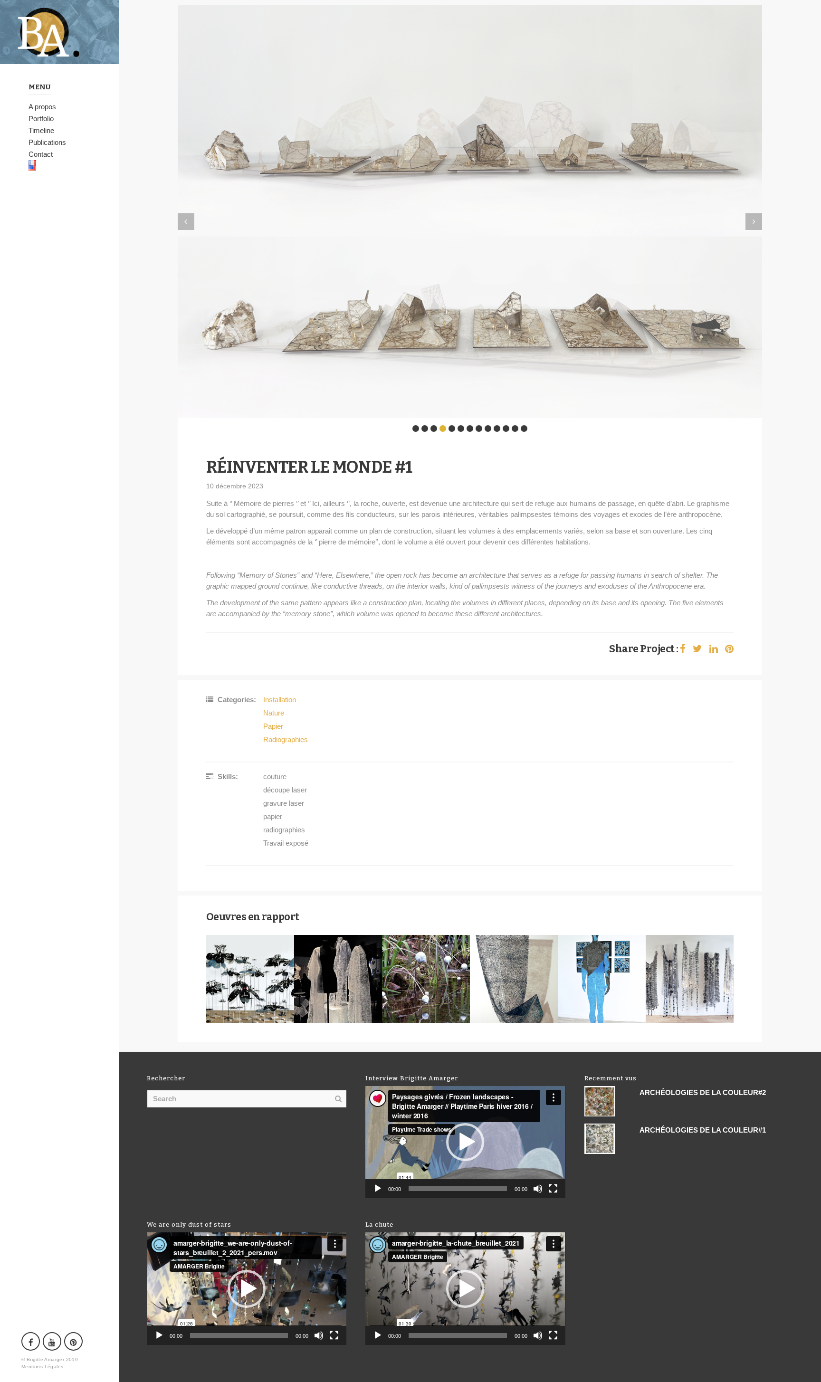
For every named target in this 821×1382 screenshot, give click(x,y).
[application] (465, 1142)
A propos (42, 107)
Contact (41, 154)
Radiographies (285, 739)
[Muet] (538, 1188)
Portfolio (41, 118)
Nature (273, 713)
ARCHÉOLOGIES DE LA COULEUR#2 (703, 1092)
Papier (273, 726)
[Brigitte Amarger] (59, 32)
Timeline (41, 130)
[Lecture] (377, 1188)
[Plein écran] (553, 1188)
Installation (279, 700)
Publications (47, 142)
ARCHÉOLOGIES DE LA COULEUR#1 (703, 1130)
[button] (465, 1142)
